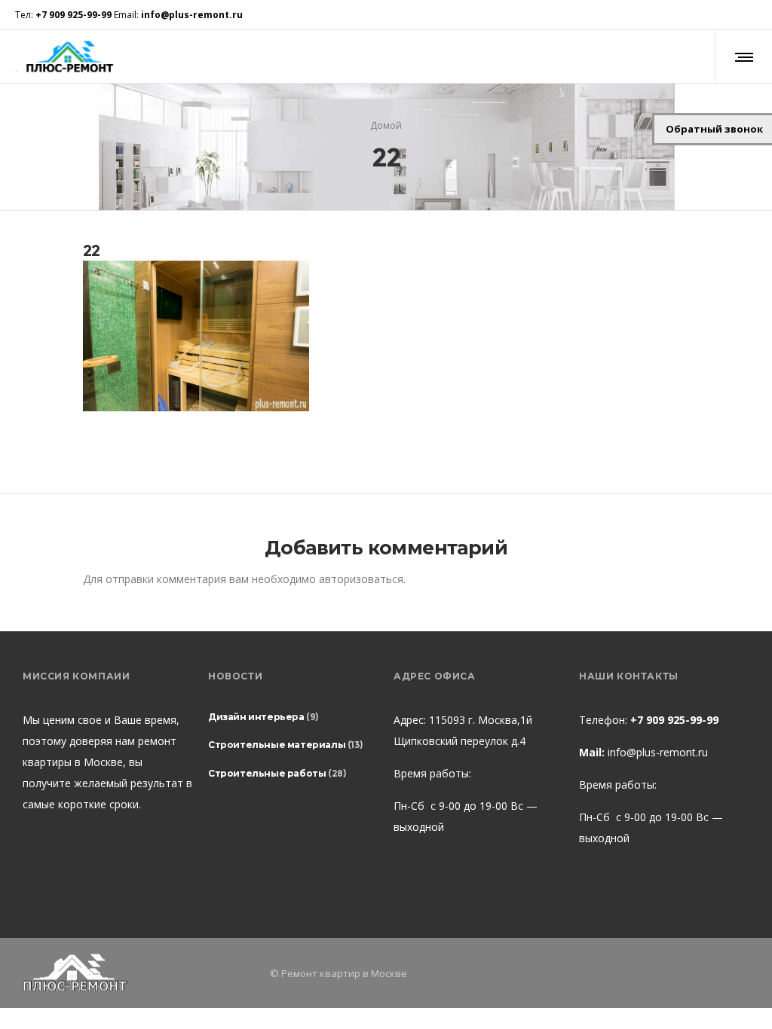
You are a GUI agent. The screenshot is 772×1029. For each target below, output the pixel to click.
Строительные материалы (276, 744)
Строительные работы (267, 773)
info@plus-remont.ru (658, 752)
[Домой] (139, 973)
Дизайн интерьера (256, 716)
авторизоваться (361, 579)
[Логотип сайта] (69, 56)
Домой (386, 125)
